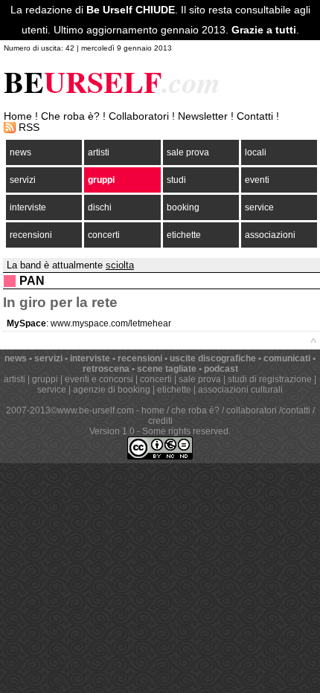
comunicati (286, 358)
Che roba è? (70, 116)
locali (255, 152)
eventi (257, 180)
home (152, 410)
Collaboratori (139, 116)
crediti (160, 421)
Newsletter (203, 116)
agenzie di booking (111, 389)
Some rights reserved (185, 431)
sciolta (120, 265)
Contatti (255, 116)
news (20, 152)
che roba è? (195, 410)
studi (176, 180)
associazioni (270, 235)
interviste (28, 207)
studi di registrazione (270, 379)
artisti (98, 152)
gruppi (101, 180)
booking (183, 207)
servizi (23, 180)
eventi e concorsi (99, 379)
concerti (104, 235)
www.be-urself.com (95, 410)
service (259, 207)
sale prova (188, 152)
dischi (100, 207)
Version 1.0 (112, 431)
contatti (295, 410)
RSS (29, 127)
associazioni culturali (240, 389)
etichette (184, 235)
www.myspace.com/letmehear (111, 323)
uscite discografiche (213, 358)
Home (18, 116)
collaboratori (251, 410)
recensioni (31, 235)
